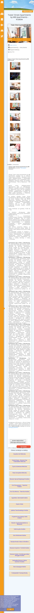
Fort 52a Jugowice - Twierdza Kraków (19, 485)
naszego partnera (13, 427)
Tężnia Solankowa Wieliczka (19, 466)
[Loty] (2, 25)
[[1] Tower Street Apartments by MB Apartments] (19, 33)
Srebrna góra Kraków (19, 529)
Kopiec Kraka (19, 504)
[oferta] (9, 47)
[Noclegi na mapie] (2, 14)
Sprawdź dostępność (23, 447)
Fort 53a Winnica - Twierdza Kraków (19, 491)
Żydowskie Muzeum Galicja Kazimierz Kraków (19, 561)
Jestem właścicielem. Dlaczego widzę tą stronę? (18, 441)
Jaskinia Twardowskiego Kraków (19, 510)
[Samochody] (2, 30)
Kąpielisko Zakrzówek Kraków (19, 498)
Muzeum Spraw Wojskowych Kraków (19, 479)
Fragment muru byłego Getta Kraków (19, 517)
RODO (9, 607)
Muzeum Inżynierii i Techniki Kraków (19, 548)
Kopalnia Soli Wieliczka (20, 454)
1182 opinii (23, 168)
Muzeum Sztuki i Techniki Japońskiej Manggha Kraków (19, 554)
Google (13, 597)
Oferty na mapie (27, 11)
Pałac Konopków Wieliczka (20, 473)
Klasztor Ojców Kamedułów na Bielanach (19, 523)
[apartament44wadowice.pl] (2, 2)
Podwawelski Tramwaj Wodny (19, 573)
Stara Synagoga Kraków (19, 566)
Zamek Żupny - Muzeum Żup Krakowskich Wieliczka (19, 460)
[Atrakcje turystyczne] (2, 36)
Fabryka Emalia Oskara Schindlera (20, 541)
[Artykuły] (2, 19)
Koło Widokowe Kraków (19, 535)
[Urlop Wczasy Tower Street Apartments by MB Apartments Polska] (15, 66)
